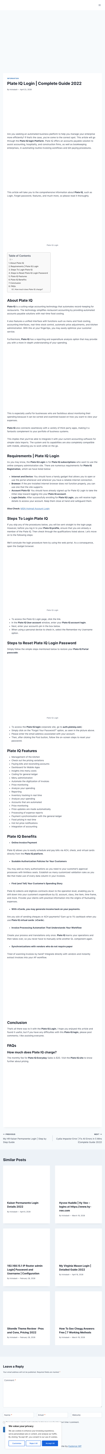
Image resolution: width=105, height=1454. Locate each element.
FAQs (13, 286)
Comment (10, 1380)
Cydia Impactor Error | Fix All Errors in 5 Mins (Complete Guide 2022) (79, 1138)
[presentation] (26, 1181)
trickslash (14, 89)
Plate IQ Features (19, 276)
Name (8, 1415)
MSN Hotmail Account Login (35, 508)
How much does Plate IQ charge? (29, 289)
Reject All (33, 1443)
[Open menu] (99, 5)
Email (41, 1415)
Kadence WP (75, 1446)
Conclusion (15, 283)
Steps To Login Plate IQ (22, 269)
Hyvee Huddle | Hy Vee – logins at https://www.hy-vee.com (75, 1206)
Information (13, 78)
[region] (33, 1435)
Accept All (50, 1443)
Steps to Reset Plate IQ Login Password (29, 273)
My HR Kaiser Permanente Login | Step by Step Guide (24, 1138)
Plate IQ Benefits (18, 279)
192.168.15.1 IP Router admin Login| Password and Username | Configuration (25, 1269)
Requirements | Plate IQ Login (24, 266)
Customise (16, 1443)
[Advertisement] (52, 113)
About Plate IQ (17, 263)
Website (76, 1415)
